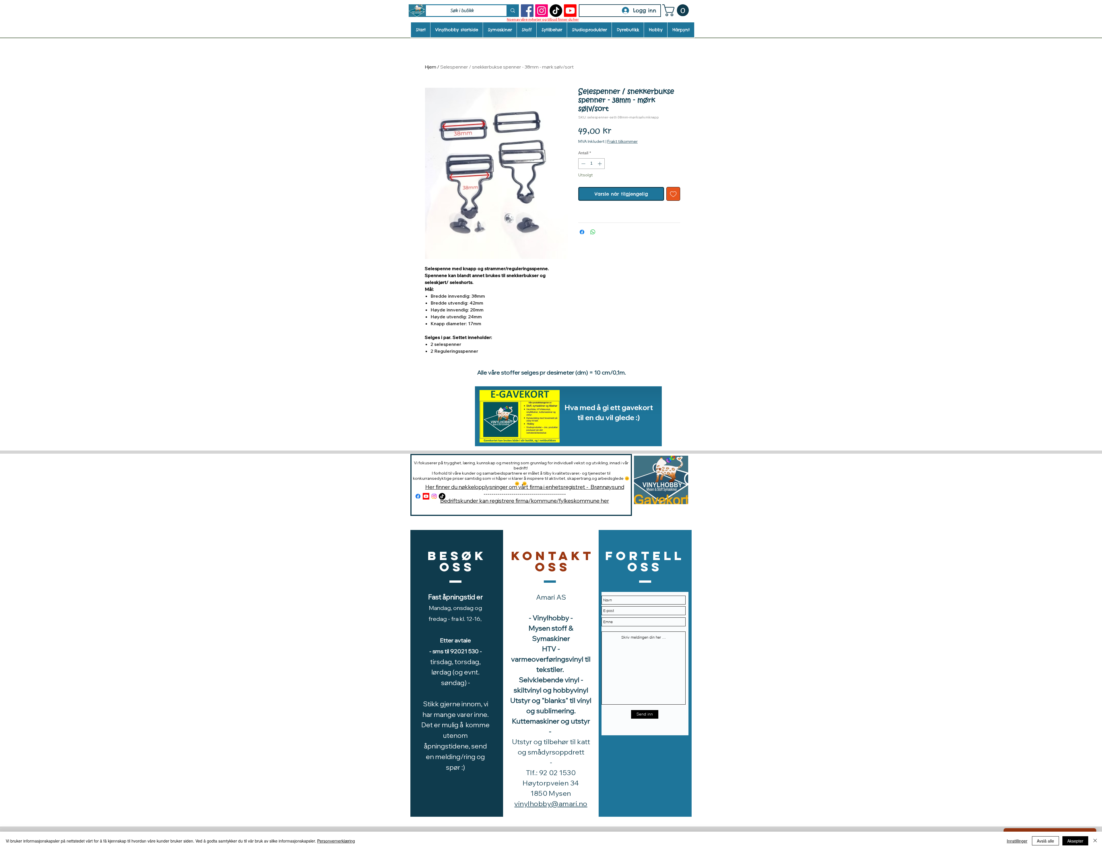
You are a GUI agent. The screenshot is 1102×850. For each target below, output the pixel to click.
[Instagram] (541, 10)
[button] (677, 10)
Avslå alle (1045, 841)
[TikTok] (556, 10)
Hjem (430, 67)
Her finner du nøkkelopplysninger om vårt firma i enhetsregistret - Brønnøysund (524, 487)
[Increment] (600, 164)
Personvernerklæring (336, 841)
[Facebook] (527, 10)
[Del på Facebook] (582, 232)
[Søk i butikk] (512, 10)
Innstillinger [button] (1017, 841)
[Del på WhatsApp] (592, 232)
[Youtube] (570, 10)
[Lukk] (1095, 840)
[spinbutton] (591, 164)
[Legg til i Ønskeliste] (673, 194)
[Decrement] (582, 164)
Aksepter (1075, 841)
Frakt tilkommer (622, 141)
